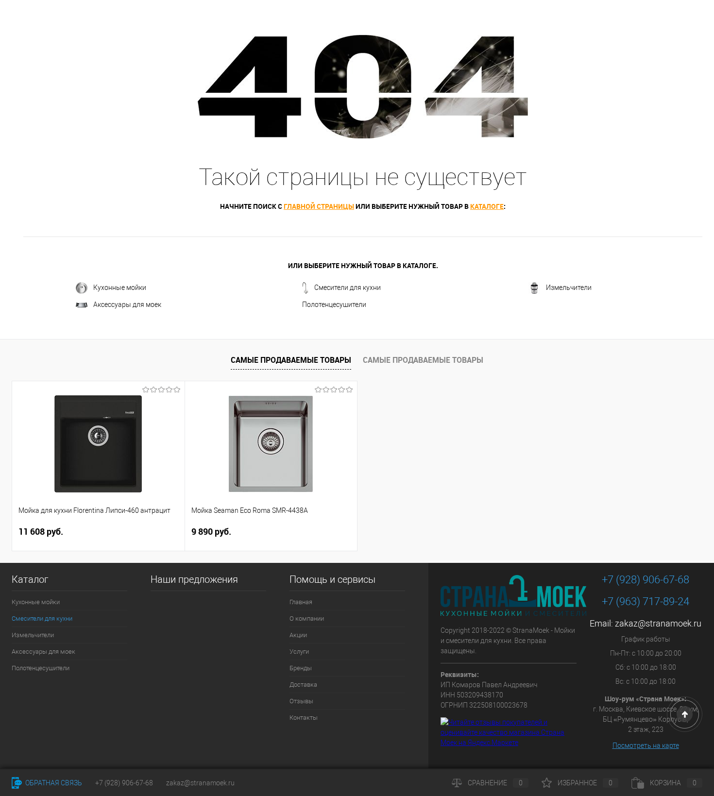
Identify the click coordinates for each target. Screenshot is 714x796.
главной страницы (319, 206)
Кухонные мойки (119, 287)
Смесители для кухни (347, 287)
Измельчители (569, 287)
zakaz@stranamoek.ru (658, 623)
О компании (306, 618)
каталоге (487, 206)
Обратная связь (53, 783)
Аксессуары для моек (127, 304)
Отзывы (301, 701)
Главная (300, 602)
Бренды (300, 668)
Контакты (303, 717)
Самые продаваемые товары (291, 360)
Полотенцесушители (334, 304)
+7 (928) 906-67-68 (645, 580)
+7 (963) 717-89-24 (645, 601)
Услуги (299, 651)
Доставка (303, 684)
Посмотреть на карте (645, 745)
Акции (298, 635)
